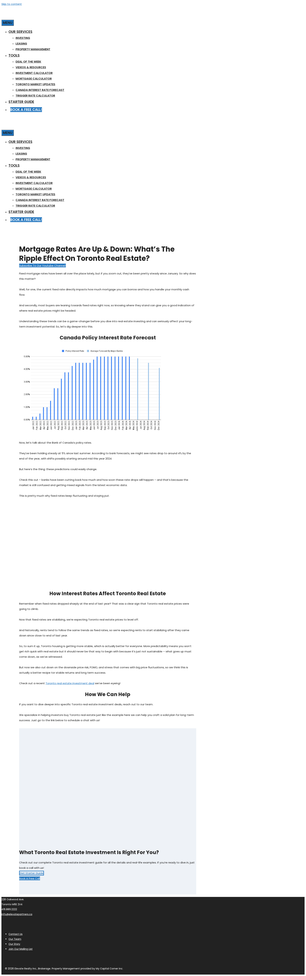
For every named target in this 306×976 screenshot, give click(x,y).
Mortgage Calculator (34, 79)
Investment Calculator (34, 73)
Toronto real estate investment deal (70, 683)
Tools (14, 55)
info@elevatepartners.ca (16, 914)
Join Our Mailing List (20, 949)
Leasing (21, 44)
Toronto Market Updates (35, 84)
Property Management (33, 49)
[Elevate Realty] (36, 16)
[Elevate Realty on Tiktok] (49, 958)
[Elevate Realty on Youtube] (14, 958)
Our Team (14, 939)
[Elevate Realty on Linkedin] (31, 958)
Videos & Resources (31, 67)
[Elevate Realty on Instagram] (5, 958)
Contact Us (15, 934)
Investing (23, 38)
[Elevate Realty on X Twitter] (40, 958)
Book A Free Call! (26, 109)
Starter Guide (21, 101)
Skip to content (11, 4)
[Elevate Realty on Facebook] (23, 958)
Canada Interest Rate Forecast (40, 90)
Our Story (14, 944)
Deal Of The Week (28, 62)
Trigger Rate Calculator (35, 96)
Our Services (20, 31)
